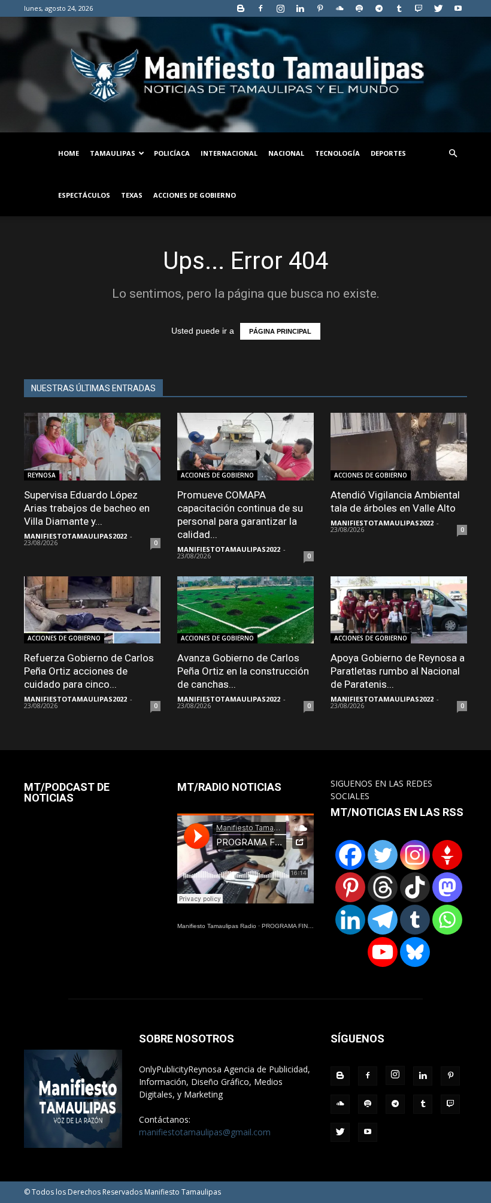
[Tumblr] (399, 8)
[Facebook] (260, 8)
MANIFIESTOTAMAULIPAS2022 (75, 535)
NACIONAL (286, 153)
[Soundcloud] (339, 8)
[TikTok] (415, 887)
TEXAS (132, 195)
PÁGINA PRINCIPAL (280, 331)
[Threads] (383, 887)
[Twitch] (419, 8)
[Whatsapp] (447, 920)
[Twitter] (438, 8)
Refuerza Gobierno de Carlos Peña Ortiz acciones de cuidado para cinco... (89, 671)
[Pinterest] (320, 8)
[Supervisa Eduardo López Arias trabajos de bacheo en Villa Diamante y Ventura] (92, 446)
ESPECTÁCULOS (84, 195)
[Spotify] (359, 8)
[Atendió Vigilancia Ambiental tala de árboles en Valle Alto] (399, 446)
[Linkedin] (300, 8)
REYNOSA (42, 475)
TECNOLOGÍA (337, 153)
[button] (452, 153)
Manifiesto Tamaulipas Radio (216, 926)
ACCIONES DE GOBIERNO (194, 195)
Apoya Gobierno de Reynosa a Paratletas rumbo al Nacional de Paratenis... (398, 671)
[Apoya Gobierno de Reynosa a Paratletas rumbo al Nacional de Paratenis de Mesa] (399, 610)
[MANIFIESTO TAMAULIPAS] (245, 74)
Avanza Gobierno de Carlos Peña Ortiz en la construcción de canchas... (243, 671)
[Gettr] (447, 855)
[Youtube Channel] (383, 952)
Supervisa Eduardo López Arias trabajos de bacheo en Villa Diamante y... (87, 508)
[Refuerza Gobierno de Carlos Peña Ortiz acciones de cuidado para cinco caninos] (92, 610)
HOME (68, 153)
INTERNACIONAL (229, 153)
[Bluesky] (415, 952)
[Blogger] (241, 8)
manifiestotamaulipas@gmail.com (205, 1132)
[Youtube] (458, 8)
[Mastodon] (447, 887)
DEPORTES (388, 153)
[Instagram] (280, 8)
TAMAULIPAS (112, 153)
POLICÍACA (172, 153)
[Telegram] (379, 8)
